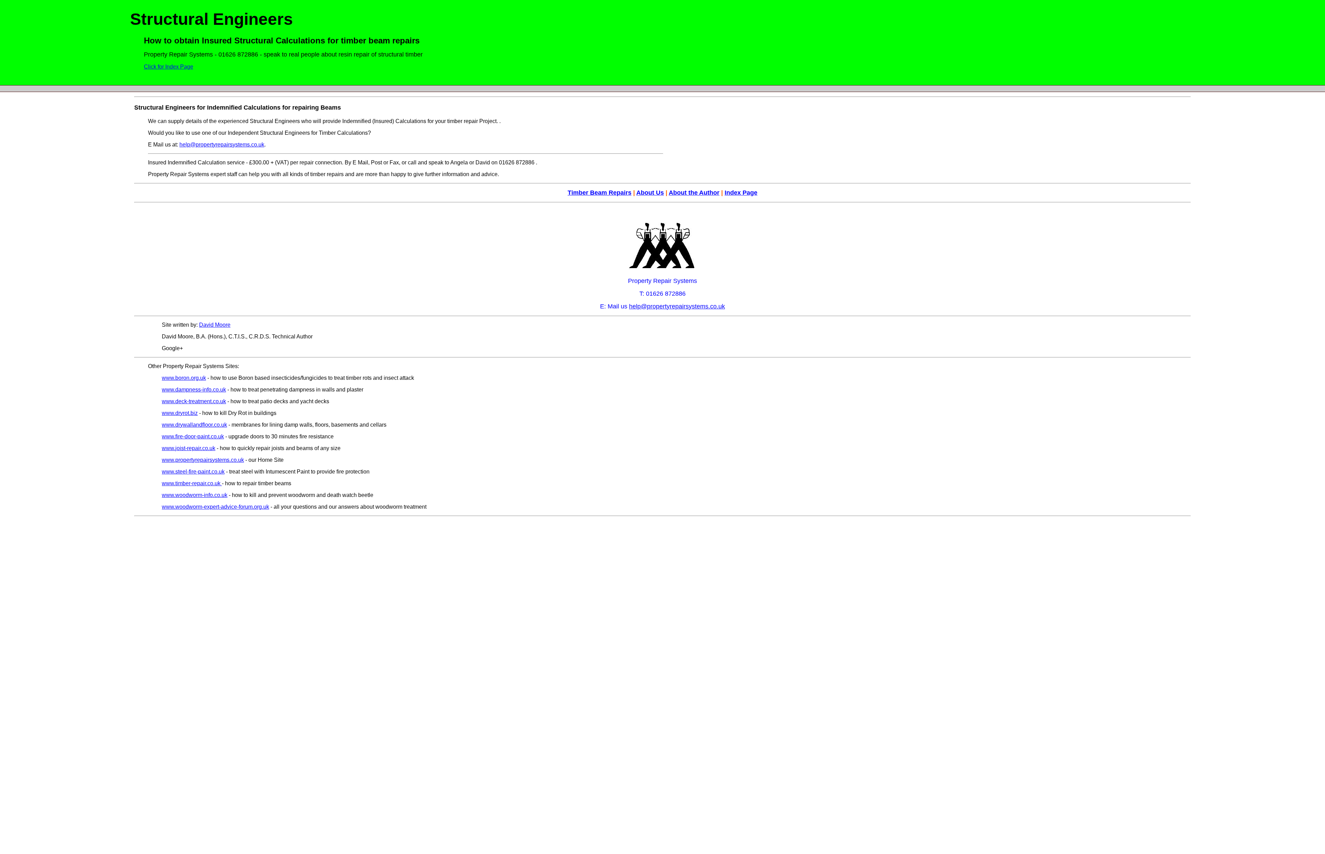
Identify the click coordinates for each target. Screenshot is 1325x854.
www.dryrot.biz (180, 413)
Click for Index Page (168, 67)
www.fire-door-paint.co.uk (193, 436)
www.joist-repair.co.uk (188, 448)
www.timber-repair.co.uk (192, 483)
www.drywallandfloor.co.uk (194, 425)
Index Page (741, 192)
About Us (650, 192)
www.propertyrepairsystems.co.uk (203, 460)
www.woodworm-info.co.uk (194, 495)
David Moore (214, 325)
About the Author (694, 192)
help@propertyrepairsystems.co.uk (221, 145)
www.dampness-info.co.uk (194, 390)
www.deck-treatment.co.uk (194, 401)
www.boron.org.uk (184, 378)
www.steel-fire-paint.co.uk (193, 472)
